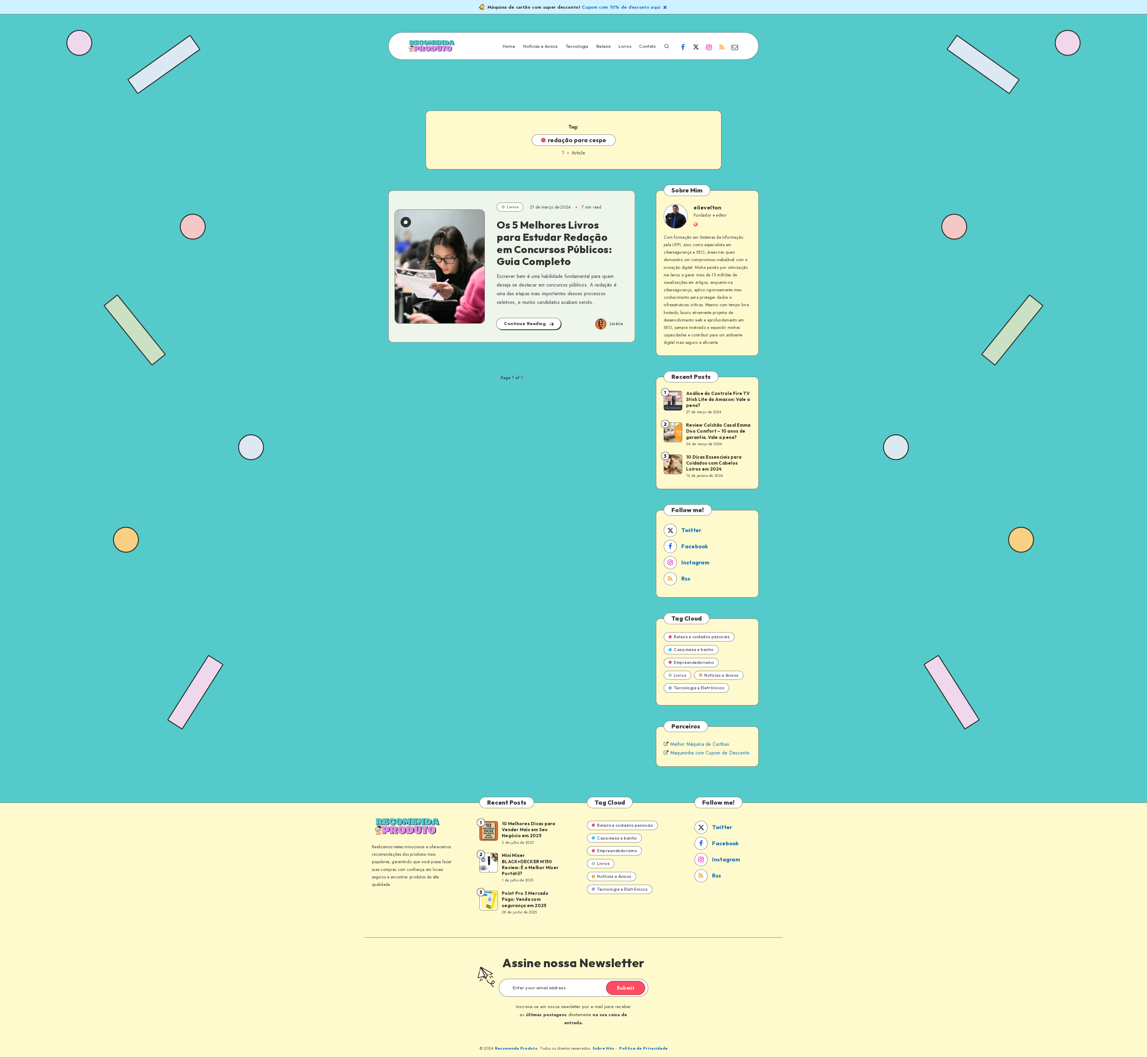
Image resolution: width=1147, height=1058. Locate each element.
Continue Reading (526, 323)
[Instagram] (709, 46)
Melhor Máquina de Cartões (699, 744)
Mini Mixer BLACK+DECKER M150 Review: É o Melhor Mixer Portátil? (530, 864)
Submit (625, 987)
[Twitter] (696, 46)
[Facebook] (683, 46)
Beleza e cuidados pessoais (702, 636)
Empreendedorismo (694, 662)
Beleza (603, 46)
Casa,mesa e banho (694, 649)
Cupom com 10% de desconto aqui (621, 7)
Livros (624, 46)
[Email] (735, 46)
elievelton (707, 207)
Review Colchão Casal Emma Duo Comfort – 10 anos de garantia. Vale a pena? (718, 431)
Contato (647, 46)
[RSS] (722, 46)
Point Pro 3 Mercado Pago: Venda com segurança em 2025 (525, 899)
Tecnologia (577, 46)
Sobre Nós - (605, 1048)
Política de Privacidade (643, 1048)
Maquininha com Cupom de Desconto (710, 752)
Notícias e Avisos (540, 46)
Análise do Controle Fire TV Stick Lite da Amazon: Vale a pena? (718, 399)
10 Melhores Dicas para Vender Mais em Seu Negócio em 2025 (528, 830)
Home (508, 46)
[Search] (666, 45)
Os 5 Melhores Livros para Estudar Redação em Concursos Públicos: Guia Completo (554, 243)
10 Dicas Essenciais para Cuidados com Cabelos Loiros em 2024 (713, 463)
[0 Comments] (406, 222)
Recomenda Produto (516, 1048)
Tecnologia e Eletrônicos (699, 687)
